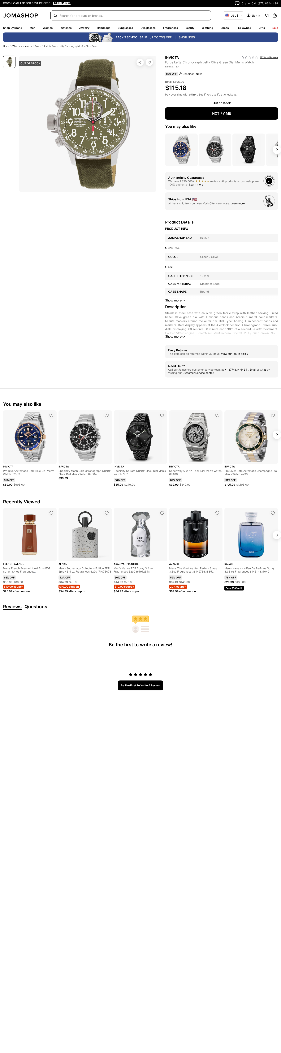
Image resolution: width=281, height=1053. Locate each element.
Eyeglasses (148, 27)
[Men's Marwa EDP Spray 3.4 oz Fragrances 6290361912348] (162, 513)
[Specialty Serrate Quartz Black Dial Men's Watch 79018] (162, 415)
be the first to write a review (140, 685)
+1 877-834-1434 (236, 369)
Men (32, 27)
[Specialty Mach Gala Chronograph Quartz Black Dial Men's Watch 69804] (106, 415)
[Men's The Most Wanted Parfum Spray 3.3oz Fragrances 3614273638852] (217, 513)
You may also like (181, 126)
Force (38, 46)
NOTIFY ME (221, 113)
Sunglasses (125, 27)
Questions (35, 606)
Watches (66, 27)
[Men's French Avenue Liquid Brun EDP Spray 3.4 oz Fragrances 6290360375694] (51, 513)
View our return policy (234, 353)
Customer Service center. (198, 372)
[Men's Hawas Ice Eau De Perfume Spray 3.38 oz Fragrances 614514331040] (272, 513)
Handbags (103, 27)
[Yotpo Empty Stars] (249, 57)
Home (6, 46)
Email (252, 369)
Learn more (196, 184)
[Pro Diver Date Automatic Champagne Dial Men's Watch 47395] (272, 415)
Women (48, 27)
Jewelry (84, 27)
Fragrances (170, 27)
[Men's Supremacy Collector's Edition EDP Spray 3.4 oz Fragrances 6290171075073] (106, 513)
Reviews (12, 606)
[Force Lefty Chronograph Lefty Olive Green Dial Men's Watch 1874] (149, 62)
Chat (263, 369)
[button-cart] (274, 15)
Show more (173, 336)
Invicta (28, 46)
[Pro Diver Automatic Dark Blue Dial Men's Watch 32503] (51, 415)
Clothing (207, 27)
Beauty (189, 27)
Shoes (225, 27)
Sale (275, 27)
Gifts (262, 27)
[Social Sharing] (140, 62)
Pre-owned (243, 27)
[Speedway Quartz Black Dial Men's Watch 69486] (217, 415)
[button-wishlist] (267, 15)
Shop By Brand (12, 27)
